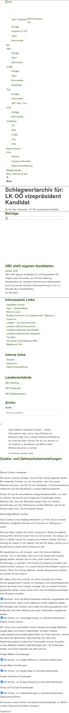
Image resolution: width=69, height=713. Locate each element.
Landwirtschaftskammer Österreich (23, 333)
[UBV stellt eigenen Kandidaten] (34, 218)
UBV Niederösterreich (15, 393)
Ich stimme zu (15, 453)
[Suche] (7, 177)
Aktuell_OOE (11, 270)
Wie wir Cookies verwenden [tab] (13, 472)
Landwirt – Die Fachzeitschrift (20, 322)
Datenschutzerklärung (16, 366)
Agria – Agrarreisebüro (17, 308)
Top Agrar (11, 337)
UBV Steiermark (13, 388)
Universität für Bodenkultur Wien (22, 340)
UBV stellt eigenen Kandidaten (29, 265)
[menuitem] (35, 19)
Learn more (27, 453)
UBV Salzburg (12, 382)
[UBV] (30, 2)
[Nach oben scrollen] (1, 424)
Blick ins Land (13, 311)
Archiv (8, 407)
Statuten (10, 359)
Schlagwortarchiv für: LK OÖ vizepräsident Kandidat (34, 195)
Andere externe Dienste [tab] (11, 621)
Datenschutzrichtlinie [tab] (10, 696)
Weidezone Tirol (14, 344)
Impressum (11, 363)
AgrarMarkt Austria (15, 304)
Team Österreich (19, 19)
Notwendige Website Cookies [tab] (14, 514)
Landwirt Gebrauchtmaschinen (21, 326)
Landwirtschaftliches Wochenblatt (22, 329)
